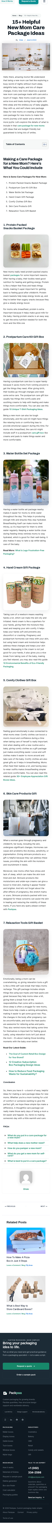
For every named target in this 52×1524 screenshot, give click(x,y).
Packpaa (12, 909)
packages (15, 275)
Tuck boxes (7, 1445)
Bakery (31, 1436)
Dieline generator (10, 1481)
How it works (8, 1467)
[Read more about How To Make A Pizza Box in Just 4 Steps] (26, 1240)
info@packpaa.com (36, 1477)
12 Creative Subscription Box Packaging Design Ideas (24, 1063)
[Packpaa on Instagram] (5, 1419)
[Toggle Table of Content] (43, 144)
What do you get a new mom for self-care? (26, 1154)
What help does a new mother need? (26, 1143)
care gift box (38, 432)
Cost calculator (9, 1490)
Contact (21, 1512)
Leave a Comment (13, 1265)
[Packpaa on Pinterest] (22, 1419)
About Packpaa (9, 1512)
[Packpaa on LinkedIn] (11, 1419)
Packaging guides (10, 1495)
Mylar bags (7, 1454)
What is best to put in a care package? (27, 1161)
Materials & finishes (11, 1472)
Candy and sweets (36, 1450)
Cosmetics (32, 1432)
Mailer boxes (8, 1432)
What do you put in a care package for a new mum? (27, 1136)
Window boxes (9, 1450)
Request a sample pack (12, 1476)
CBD (30, 1441)
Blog (23, 1265)
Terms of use (8, 1518)
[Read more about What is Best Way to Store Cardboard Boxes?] (26, 1289)
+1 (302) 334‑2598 (34, 1470)
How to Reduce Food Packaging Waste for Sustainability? (26, 1072)
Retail (30, 1445)
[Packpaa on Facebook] (16, 1419)
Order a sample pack (26, 1374)
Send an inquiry (35, 1497)
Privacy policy (32, 1512)
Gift (29, 1454)
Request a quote (24, 1366)
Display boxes (8, 1436)
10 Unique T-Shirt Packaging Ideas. (26, 409)
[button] (26, 1136)
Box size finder (9, 1485)
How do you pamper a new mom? (25, 1148)
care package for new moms (31, 125)
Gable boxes (8, 1441)
